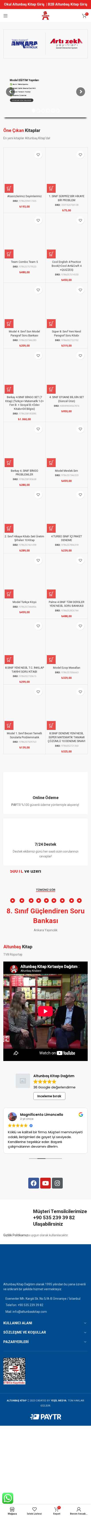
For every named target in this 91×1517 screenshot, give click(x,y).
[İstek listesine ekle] (38, 154)
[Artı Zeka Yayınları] (66, 44)
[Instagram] (57, 1183)
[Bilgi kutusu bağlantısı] (45, 793)
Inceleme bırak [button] (49, 1096)
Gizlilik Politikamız (15, 1235)
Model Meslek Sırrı (66, 470)
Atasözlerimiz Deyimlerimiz (24, 196)
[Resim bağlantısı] (14, 1266)
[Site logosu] (45, 15)
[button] (9, 188)
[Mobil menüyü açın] (5, 15)
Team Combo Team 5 (24, 261)
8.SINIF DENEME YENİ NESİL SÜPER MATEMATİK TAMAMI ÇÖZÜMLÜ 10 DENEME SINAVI (66, 737)
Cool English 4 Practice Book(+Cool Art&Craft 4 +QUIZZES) (67, 265)
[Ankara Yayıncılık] (24, 44)
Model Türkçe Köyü (24, 602)
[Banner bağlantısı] (45, 872)
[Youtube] (45, 1183)
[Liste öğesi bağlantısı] (45, 1305)
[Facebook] (33, 1183)
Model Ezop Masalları (66, 667)
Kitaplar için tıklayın (21, 100)
